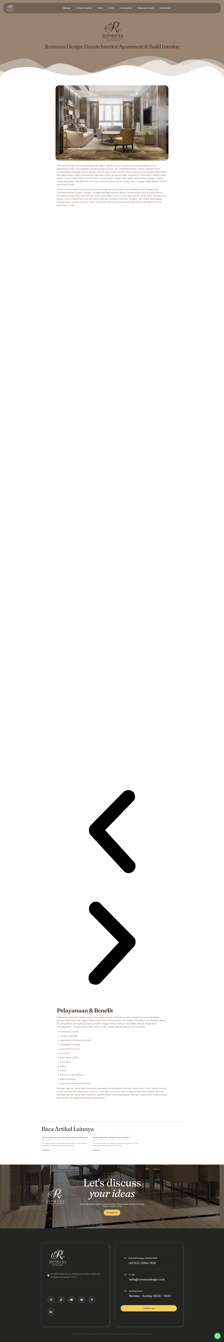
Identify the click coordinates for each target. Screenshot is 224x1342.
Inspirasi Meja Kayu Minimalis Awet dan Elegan (111, 1137)
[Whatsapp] (217, 1336)
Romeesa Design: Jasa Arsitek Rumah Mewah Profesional (65, 1137)
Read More (46, 1150)
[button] (112, 832)
